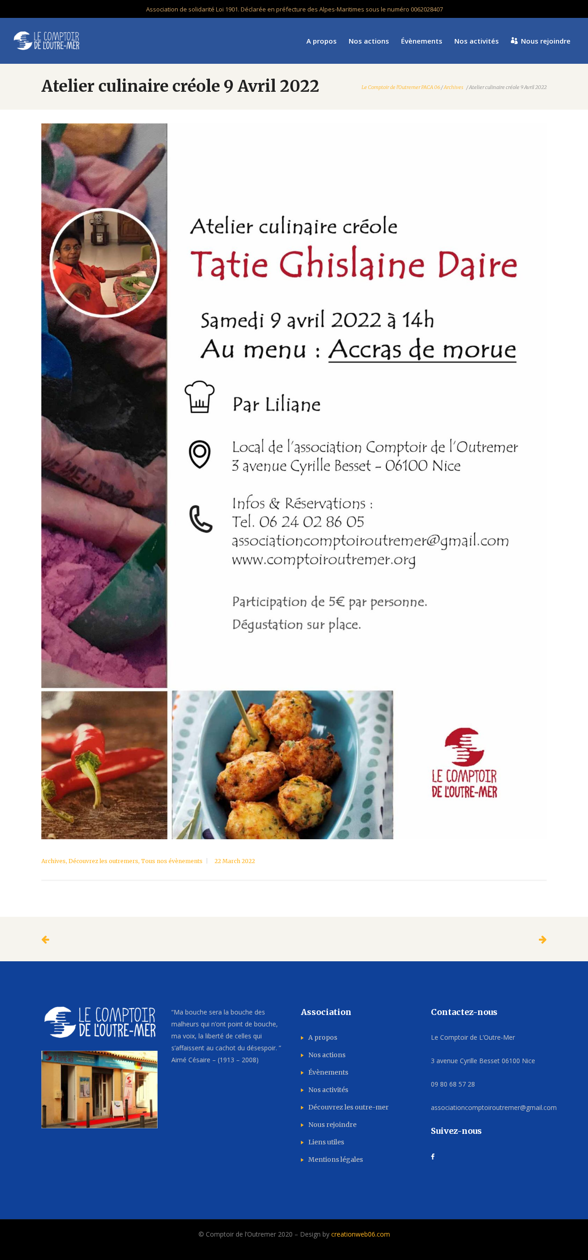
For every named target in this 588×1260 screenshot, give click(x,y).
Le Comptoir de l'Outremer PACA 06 (401, 87)
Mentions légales (335, 1159)
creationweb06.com (360, 1234)
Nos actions (326, 1055)
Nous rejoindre (332, 1125)
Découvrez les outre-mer (348, 1107)
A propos (322, 1037)
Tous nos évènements (172, 861)
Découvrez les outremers (103, 861)
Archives (454, 87)
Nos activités (328, 1090)
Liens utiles (326, 1142)
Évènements (328, 1072)
